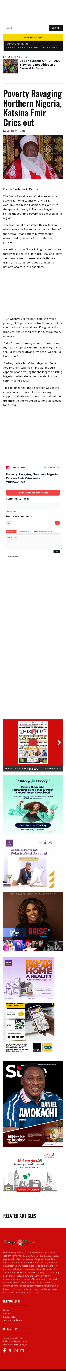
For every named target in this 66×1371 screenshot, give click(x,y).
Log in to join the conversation (33, 493)
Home (6, 1310)
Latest (7, 131)
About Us (7, 1313)
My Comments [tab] (24, 531)
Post (56, 551)
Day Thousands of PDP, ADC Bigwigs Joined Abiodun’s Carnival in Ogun (39, 64)
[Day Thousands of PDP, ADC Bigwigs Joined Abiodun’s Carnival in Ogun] (10, 66)
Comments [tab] (11, 531)
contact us (16, 1344)
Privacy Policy (9, 1316)
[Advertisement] (33, 437)
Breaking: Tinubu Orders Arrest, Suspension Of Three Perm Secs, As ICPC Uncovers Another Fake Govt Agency (33, 44)
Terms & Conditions (12, 1320)
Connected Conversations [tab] (42, 531)
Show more (11, 511)
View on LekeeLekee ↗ (51, 468)
